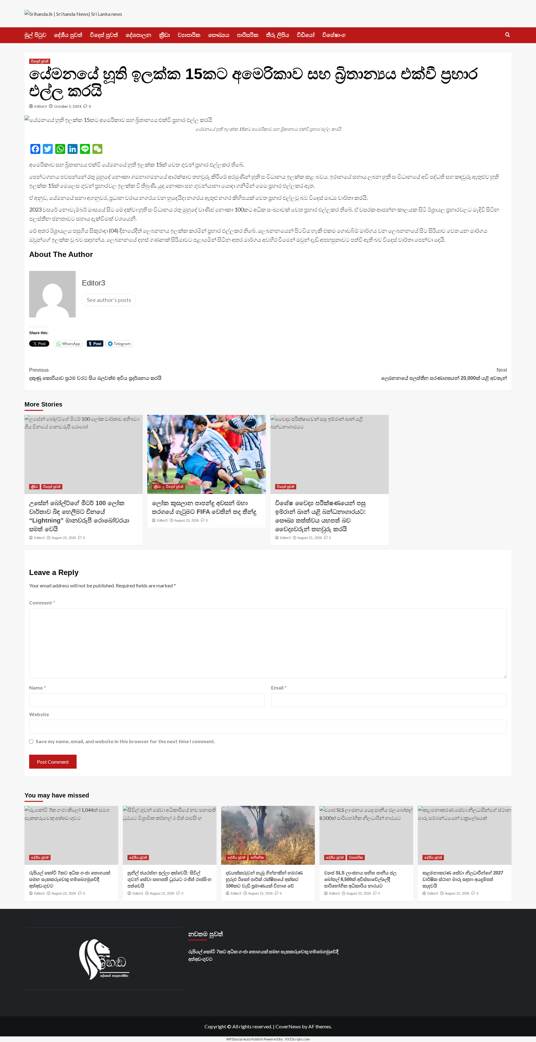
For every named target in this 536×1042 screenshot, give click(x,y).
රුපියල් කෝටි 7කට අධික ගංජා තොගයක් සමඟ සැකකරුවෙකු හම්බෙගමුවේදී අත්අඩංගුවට (69, 879)
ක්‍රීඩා (164, 35)
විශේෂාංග (334, 35)
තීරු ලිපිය (277, 35)
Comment (42, 602)
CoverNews (288, 1026)
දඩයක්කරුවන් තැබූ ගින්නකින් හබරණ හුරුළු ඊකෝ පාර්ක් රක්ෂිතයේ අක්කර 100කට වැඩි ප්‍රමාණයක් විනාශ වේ (264, 879)
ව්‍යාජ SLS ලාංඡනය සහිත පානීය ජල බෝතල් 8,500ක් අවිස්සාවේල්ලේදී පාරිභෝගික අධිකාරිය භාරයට (360, 879)
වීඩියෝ (306, 35)
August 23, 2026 (63, 538)
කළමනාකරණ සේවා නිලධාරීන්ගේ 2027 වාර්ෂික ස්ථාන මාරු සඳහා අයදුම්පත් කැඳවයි (462, 879)
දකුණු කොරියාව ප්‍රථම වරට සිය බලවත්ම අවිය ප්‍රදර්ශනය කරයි (95, 374)
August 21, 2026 (309, 538)
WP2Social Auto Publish (244, 1039)
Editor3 (40, 106)
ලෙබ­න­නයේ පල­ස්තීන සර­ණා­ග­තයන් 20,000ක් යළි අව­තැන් (444, 374)
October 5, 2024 (67, 106)
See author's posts (109, 299)
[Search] (507, 34)
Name (37, 687)
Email (279, 687)
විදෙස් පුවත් (104, 35)
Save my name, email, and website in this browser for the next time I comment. (125, 741)
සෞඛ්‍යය (218, 35)
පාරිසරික (247, 35)
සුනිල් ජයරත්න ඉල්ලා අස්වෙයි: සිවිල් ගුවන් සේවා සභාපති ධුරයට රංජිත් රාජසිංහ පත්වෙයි (169, 879)
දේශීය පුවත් (68, 35)
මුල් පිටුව (35, 35)
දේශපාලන (138, 35)
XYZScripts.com (297, 1039)
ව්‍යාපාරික (189, 35)
